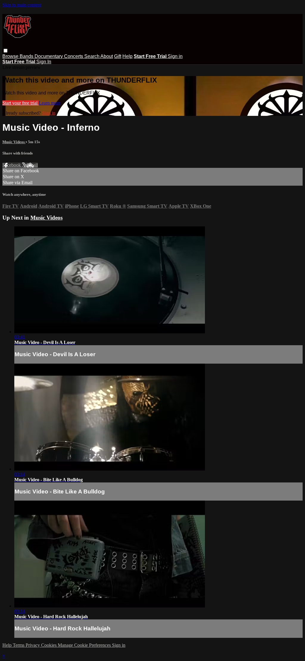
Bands (27, 56)
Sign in (175, 56)
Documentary (49, 56)
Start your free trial (20, 102)
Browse (11, 56)
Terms (19, 645)
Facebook (12, 165)
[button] (5, 51)
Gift (117, 56)
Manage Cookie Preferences (85, 645)
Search (92, 56)
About (106, 56)
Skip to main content (21, 4)
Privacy (33, 645)
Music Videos (14, 142)
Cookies (49, 645)
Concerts (74, 56)
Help (127, 56)
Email (32, 165)
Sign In (43, 61)
